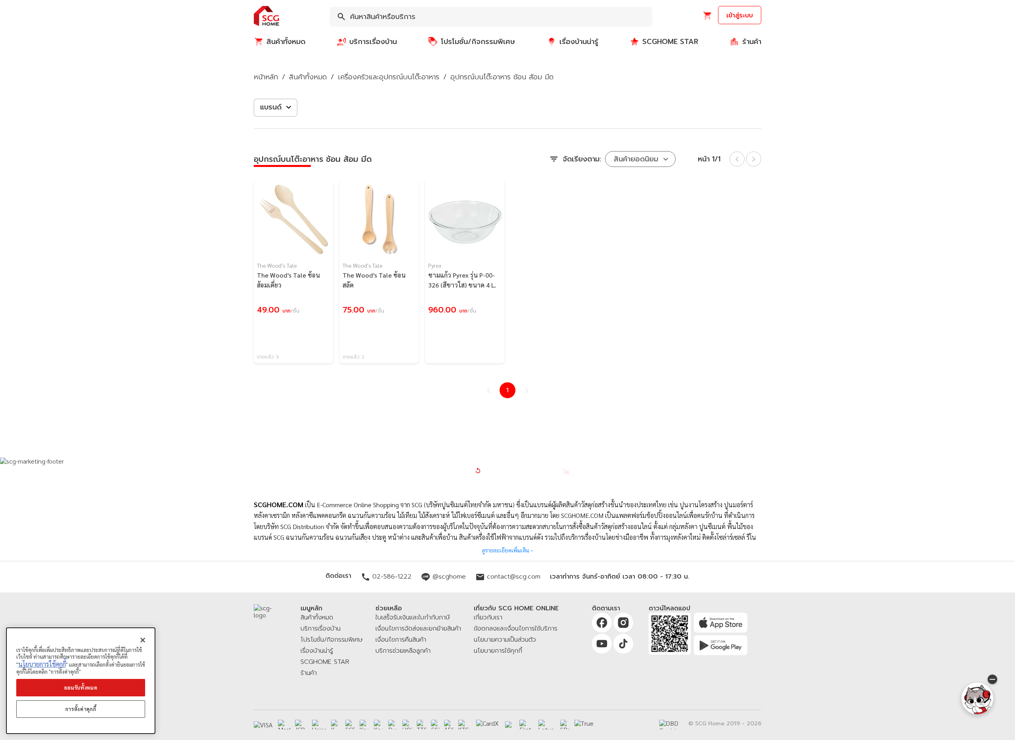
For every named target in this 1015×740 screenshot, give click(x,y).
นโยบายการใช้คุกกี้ (42, 664)
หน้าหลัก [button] (266, 76)
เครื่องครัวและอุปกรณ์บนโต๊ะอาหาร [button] (388, 76)
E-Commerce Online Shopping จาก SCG (369, 504)
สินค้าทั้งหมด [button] (308, 76)
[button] (266, 16)
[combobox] (490, 17)
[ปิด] (142, 640)
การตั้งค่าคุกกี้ (80, 708)
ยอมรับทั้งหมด (81, 687)
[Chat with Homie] (977, 698)
